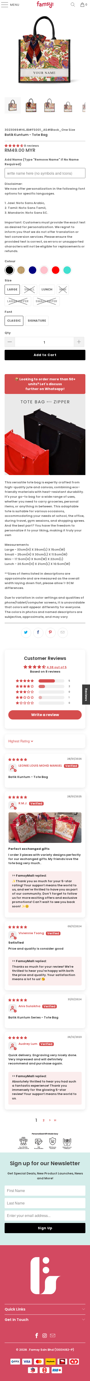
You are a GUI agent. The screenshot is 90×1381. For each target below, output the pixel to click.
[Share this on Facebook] (38, 633)
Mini (62, 289)
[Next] (82, 49)
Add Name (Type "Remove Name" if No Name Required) (42, 162)
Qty (8, 333)
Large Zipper (18, 301)
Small (29, 289)
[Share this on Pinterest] (50, 633)
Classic (14, 320)
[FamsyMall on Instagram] (44, 1336)
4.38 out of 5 (57, 667)
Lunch (47, 289)
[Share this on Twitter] (26, 633)
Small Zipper (46, 301)
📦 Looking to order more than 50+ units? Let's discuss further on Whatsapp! (45, 384)
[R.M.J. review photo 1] (45, 827)
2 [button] (44, 1120)
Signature (37, 320)
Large (12, 289)
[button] (14, 145)
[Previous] (8, 49)
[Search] (73, 4)
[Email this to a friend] (63, 633)
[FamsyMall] (45, 4)
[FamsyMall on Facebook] (36, 1336)
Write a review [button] (45, 714)
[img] (17, 759)
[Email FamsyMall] (52, 1336)
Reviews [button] (86, 694)
